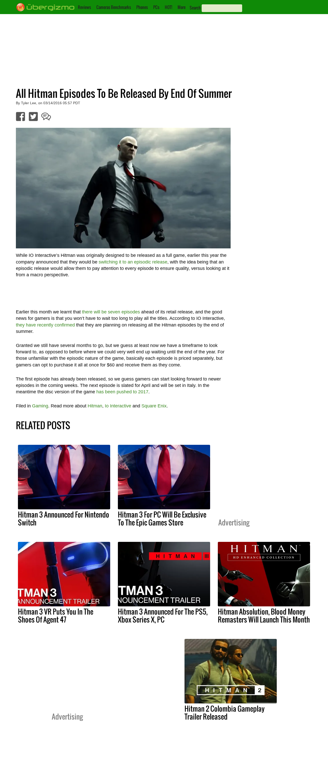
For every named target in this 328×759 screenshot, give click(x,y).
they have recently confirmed (45, 325)
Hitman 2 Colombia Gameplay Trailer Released (224, 712)
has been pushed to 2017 (122, 391)
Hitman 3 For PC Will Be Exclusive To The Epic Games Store (162, 518)
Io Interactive (118, 405)
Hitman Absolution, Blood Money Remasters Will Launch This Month (264, 615)
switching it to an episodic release (133, 262)
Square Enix (154, 405)
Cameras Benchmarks (113, 7)
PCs (156, 7)
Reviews (84, 7)
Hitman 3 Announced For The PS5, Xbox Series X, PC (163, 615)
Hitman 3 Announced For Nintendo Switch (63, 518)
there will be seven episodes (111, 311)
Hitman (95, 405)
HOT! (168, 7)
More (182, 7)
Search (195, 8)
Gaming (40, 405)
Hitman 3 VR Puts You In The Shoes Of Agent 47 (55, 615)
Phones (142, 7)
